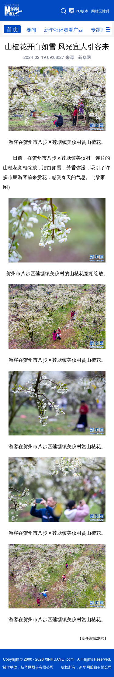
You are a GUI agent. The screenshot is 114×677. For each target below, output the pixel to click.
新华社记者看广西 (63, 29)
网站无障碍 (100, 10)
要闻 (31, 29)
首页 (12, 29)
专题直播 (100, 29)
